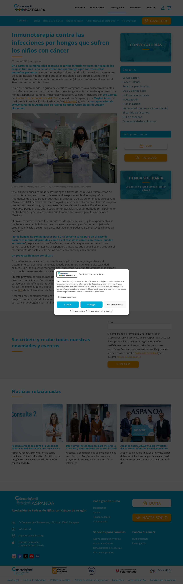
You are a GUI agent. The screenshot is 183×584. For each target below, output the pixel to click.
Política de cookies (77, 311)
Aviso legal (108, 311)
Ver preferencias (115, 304)
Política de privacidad (94, 311)
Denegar (91, 304)
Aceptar (68, 304)
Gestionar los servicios (67, 297)
